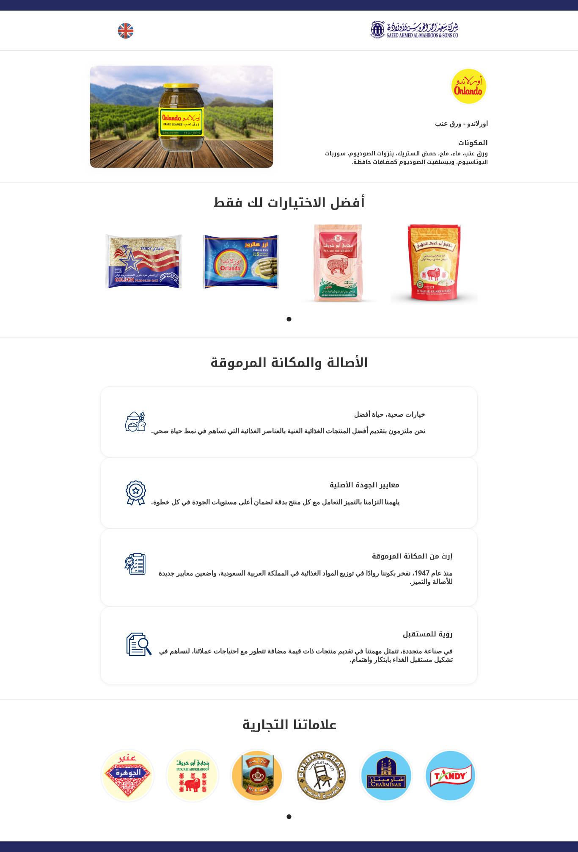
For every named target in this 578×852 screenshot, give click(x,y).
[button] (288, 319)
